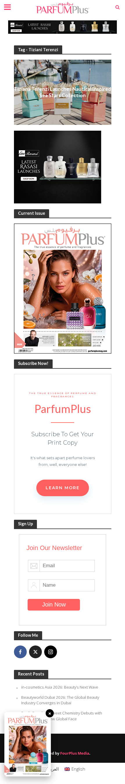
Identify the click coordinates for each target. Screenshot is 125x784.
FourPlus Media (74, 753)
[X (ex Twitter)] (35, 651)
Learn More (63, 487)
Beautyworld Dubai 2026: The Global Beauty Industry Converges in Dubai (60, 700)
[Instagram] (50, 651)
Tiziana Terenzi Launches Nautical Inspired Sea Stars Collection (62, 92)
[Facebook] (20, 651)
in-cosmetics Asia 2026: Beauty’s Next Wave (59, 687)
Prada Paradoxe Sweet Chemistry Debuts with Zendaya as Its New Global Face (61, 715)
